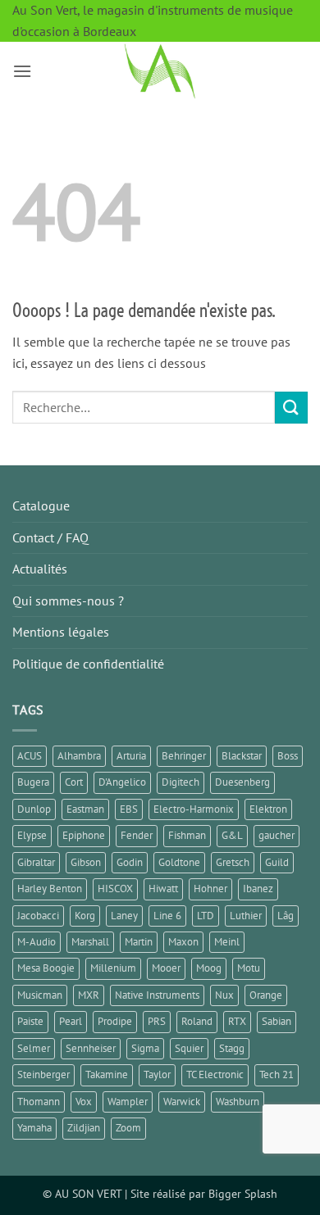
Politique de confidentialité (88, 663)
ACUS (29, 756)
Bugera (33, 782)
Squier (189, 1048)
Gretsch (232, 862)
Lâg (285, 916)
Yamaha (34, 1128)
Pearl (70, 1021)
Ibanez (258, 888)
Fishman (187, 835)
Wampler (127, 1101)
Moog (209, 968)
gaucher (276, 835)
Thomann (38, 1101)
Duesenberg (242, 782)
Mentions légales (60, 631)
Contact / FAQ (50, 537)
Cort (74, 782)
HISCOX (115, 888)
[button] (22, 71)
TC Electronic (215, 1074)
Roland (197, 1021)
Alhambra (79, 756)
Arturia (131, 756)
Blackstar (242, 756)
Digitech (180, 782)
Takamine (106, 1074)
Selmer (33, 1048)
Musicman (39, 995)
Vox (83, 1101)
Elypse (32, 835)
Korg (85, 916)
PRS (157, 1021)
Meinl (227, 942)
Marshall (90, 942)
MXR (88, 995)
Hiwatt (163, 888)
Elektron (268, 809)
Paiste (30, 1021)
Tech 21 (276, 1074)
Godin (130, 862)
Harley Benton (49, 888)
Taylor (157, 1074)
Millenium (113, 968)
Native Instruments (157, 995)
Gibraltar (36, 862)
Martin (139, 942)
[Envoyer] (291, 408)
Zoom (128, 1128)
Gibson (86, 862)
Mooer (166, 968)
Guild (277, 862)
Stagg (232, 1048)
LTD (205, 916)
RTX (237, 1021)
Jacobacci (38, 916)
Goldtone (179, 862)
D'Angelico (122, 782)
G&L (232, 835)
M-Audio (36, 942)
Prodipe (115, 1021)
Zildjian (83, 1128)
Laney (124, 916)
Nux (224, 995)
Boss (287, 756)
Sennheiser (91, 1048)
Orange (265, 995)
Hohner (210, 888)
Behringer (184, 756)
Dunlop (34, 809)
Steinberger (43, 1074)
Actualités (39, 568)
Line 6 (167, 916)
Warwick (181, 1101)
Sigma (145, 1048)
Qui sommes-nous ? (68, 600)
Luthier (246, 916)
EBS (129, 809)
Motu (248, 968)
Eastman (85, 809)
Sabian (276, 1021)
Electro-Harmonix (193, 809)
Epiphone (83, 835)
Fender (137, 835)
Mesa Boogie (46, 968)
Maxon (183, 942)
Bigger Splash (242, 1193)
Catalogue (41, 505)
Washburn (237, 1101)
